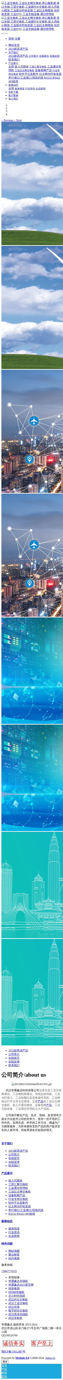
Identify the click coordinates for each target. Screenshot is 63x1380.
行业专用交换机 (18, 1199)
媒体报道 (14, 1228)
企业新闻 (14, 1235)
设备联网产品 (16, 1195)
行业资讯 (14, 1232)
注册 (17, 38)
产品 (40, 1101)
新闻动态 (7, 1221)
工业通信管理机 (18, 1187)
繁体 (5, 1361)
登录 (11, 38)
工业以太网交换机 (19, 1191)
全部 (11, 66)
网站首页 (14, 45)
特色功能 (7, 1243)
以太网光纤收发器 (19, 1206)
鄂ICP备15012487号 (13, 1351)
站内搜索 (14, 1258)
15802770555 (9, 1271)
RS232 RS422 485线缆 (21, 1213)
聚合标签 (14, 1254)
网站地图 (14, 1250)
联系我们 (14, 1065)
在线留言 (14, 1057)
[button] (7, 120)
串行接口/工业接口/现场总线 (25, 1210)
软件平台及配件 (18, 1202)
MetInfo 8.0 (22, 1357)
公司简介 (14, 1054)
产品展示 (7, 1173)
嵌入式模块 (15, 1180)
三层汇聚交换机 (18, 1184)
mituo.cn (50, 1357)
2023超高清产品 (18, 1050)
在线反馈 (14, 1061)
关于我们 (7, 1143)
